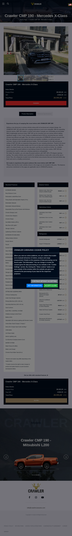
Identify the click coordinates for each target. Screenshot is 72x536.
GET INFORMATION (35, 285)
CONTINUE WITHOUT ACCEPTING (44, 281)
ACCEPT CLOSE (51, 285)
